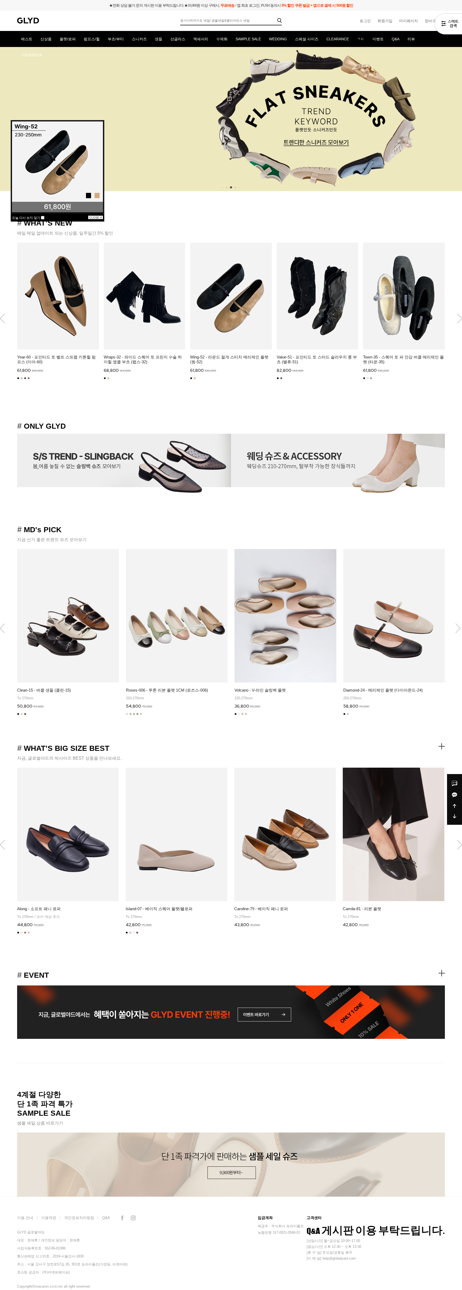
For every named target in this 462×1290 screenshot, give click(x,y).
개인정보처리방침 (79, 1218)
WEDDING (278, 39)
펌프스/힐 (92, 39)
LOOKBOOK (31, 55)
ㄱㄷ (360, 39)
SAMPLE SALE (248, 39)
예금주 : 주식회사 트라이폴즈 (281, 1226)
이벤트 (378, 39)
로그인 (365, 21)
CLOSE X (95, 217)
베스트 (26, 39)
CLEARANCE (337, 39)
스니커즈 (139, 39)
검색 (279, 20)
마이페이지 (408, 21)
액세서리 (200, 39)
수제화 (222, 39)
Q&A (395, 39)
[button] (458, 628)
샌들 (158, 39)
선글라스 (177, 39)
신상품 (46, 39)
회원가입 (385, 21)
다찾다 (448, 24)
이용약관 (48, 1218)
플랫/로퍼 (68, 39)
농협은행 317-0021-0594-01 (279, 1232)
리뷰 (411, 39)
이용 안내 (25, 1218)
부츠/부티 (116, 39)
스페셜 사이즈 (306, 39)
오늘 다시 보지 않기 (26, 218)
